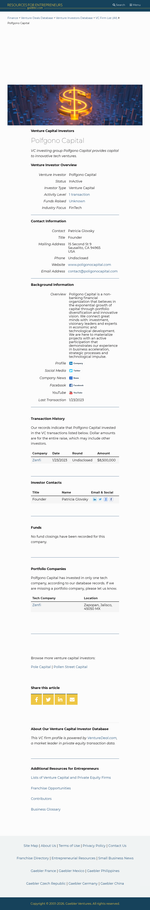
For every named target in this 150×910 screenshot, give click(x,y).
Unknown (77, 201)
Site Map (31, 846)
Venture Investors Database (74, 18)
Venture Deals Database (37, 18)
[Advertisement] (75, 55)
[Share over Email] (72, 699)
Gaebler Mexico (71, 871)
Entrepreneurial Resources (73, 858)
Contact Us (117, 846)
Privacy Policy (94, 846)
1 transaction (79, 194)
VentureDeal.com (102, 738)
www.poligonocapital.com (89, 265)
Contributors (41, 799)
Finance (13, 18)
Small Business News (116, 858)
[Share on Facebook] (36, 699)
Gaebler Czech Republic (46, 884)
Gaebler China (112, 884)
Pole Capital (41, 667)
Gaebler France (43, 871)
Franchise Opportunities (51, 788)
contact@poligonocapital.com (93, 271)
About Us (48, 846)
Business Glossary (46, 809)
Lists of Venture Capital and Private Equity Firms (71, 778)
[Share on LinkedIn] (60, 699)
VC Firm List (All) (107, 18)
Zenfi (36, 460)
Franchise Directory (33, 858)
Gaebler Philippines (103, 871)
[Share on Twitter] (48, 699)
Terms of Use (69, 846)
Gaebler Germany (83, 884)
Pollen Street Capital (70, 667)
